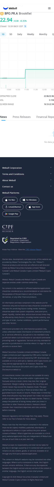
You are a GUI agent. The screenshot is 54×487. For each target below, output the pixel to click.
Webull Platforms (10, 192)
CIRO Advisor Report (33, 249)
